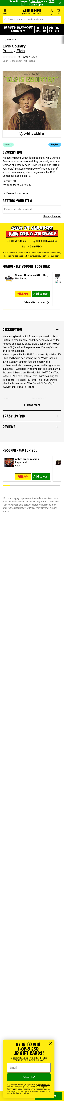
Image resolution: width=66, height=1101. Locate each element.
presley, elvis (14, 51)
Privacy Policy (19, 1086)
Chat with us (18, 241)
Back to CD (11, 40)
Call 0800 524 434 (46, 241)
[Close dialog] (50, 1043)
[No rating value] (10, 57)
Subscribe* (29, 1077)
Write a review (30, 57)
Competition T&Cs (43, 1085)
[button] (11, 11)
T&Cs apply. (55, 256)
